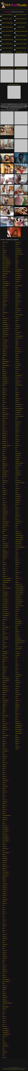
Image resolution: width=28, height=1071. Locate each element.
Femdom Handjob (18, 336)
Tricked (16, 672)
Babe (3, 369)
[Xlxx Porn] (7, 211)
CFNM (3, 488)
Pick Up (3, 778)
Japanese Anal (18, 533)
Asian (3, 316)
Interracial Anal (18, 521)
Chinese (4, 515)
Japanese (17, 531)
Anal (3, 279)
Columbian (4, 554)
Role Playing (4, 858)
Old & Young (4, 723)
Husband (17, 504)
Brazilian (4, 459)
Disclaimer (5, 1069)
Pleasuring (4, 792)
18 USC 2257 (9, 1069)
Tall (3, 1014)
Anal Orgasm (4, 297)
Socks (3, 942)
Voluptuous (17, 700)
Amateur (4, 256)
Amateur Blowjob (5, 259)
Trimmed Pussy (18, 674)
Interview (17, 523)
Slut (3, 932)
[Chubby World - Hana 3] (7, 20)
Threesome (4, 1044)
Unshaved (17, 686)
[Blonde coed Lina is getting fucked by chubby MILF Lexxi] (21, 41)
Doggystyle (4, 646)
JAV (16, 527)
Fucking (16, 383)
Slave (3, 926)
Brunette (4, 463)
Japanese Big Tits (18, 535)
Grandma (17, 439)
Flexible (16, 361)
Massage (17, 635)
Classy (3, 531)
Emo (16, 283)
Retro (3, 850)
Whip (16, 715)
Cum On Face (5, 607)
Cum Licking (4, 603)
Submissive (4, 997)
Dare (3, 631)
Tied (3, 1047)
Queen (3, 842)
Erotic (16, 287)
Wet (16, 711)
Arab (3, 310)
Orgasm (3, 737)
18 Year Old (4, 242)
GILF (16, 390)
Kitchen (16, 560)
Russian (4, 870)
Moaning (4, 670)
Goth (16, 437)
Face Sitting (17, 310)
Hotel (16, 490)
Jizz (16, 551)
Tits (16, 659)
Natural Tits (4, 702)
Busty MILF (4, 474)
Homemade (17, 480)
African (3, 254)
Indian (16, 510)
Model (3, 672)
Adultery (4, 252)
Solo (3, 948)
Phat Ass (4, 776)
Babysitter (4, 371)
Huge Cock (17, 498)
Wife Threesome (18, 733)
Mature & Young (18, 646)
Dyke (16, 265)
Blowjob (3, 443)
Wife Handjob (17, 727)
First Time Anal (18, 351)
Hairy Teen (17, 457)
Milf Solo (4, 661)
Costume (4, 564)
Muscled (4, 694)
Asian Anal (4, 320)
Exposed (17, 302)
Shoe (3, 905)
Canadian (4, 494)
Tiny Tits (16, 651)
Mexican (4, 659)
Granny (16, 443)
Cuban (3, 584)
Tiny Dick (4, 1057)
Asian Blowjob (5, 324)
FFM (16, 306)
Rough (3, 864)
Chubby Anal (4, 523)
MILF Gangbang (18, 621)
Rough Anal (4, 866)
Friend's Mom (17, 381)
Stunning (4, 995)
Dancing (4, 629)
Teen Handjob (5, 1032)
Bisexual (4, 424)
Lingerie (16, 607)
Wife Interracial (18, 731)
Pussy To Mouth (5, 840)
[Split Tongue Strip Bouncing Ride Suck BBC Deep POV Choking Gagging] (7, 41)
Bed (3, 400)
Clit (3, 533)
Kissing (16, 558)
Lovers (16, 611)
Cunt (3, 621)
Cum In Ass (4, 597)
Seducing (4, 887)
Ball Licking (4, 381)
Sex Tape (4, 895)
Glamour (17, 426)
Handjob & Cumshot (19, 463)
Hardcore (17, 467)
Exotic (16, 299)
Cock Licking (4, 543)
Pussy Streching (5, 838)
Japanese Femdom (18, 537)
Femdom (17, 334)
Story (3, 973)
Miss (3, 665)
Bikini (3, 420)
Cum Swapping (5, 615)
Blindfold (4, 437)
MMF (16, 627)
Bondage (4, 447)
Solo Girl (4, 950)
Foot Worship (17, 365)
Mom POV (4, 682)
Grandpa (17, 441)
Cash (3, 500)
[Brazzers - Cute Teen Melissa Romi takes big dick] (7, 59)
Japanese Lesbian (18, 539)
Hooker (16, 484)
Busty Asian (4, 472)
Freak (16, 371)
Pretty (3, 807)
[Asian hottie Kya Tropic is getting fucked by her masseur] (14, 92)
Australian (4, 353)
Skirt (3, 922)
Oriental (3, 741)
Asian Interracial (5, 328)
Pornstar (4, 799)
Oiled (3, 721)
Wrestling (17, 743)
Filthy (16, 345)
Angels (3, 302)
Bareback (4, 388)
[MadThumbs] (14, 5)
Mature (16, 644)
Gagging (17, 394)
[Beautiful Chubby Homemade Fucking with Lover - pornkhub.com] (21, 28)
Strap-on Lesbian (5, 981)
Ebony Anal (17, 271)
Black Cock (4, 431)
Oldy (3, 731)
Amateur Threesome (6, 271)
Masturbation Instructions (20, 640)
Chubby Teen (4, 525)
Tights (3, 1053)
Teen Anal (4, 1026)
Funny (16, 388)
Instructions (17, 515)
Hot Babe (17, 488)
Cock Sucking (5, 547)
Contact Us (22, 1069)
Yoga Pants (17, 747)
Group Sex (17, 445)
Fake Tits (17, 316)
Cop (3, 560)
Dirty (3, 640)
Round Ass (4, 868)
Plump (3, 795)
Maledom (17, 631)
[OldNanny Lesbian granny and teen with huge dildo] (21, 37)
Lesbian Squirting (18, 601)
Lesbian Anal (17, 584)
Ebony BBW (17, 273)
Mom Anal (4, 676)
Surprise (4, 999)
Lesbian (16, 582)
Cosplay (4, 562)
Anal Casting (4, 281)
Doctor (3, 644)
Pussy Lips (4, 833)
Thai (3, 1038)
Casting (3, 502)
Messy (3, 655)
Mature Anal (4, 651)
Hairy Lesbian (18, 453)
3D (3, 244)
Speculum (4, 958)
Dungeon (17, 261)
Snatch (3, 940)
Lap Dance (17, 572)
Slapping (4, 924)
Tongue (16, 665)
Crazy (3, 574)
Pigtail (3, 784)
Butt (3, 478)
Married (16, 633)
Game (16, 396)
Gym (16, 447)
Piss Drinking (4, 786)
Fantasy (16, 318)
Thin (3, 1040)
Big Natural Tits (5, 414)
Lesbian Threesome (19, 605)
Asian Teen (4, 336)
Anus (3, 308)
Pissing (3, 788)
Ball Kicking (4, 379)
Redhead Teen (5, 848)
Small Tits (4, 934)
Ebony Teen (17, 279)
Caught (3, 504)
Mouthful (4, 692)
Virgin (16, 696)
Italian (16, 525)
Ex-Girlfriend (17, 295)
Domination (17, 242)
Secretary (4, 885)
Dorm (16, 246)
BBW (3, 357)
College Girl (4, 551)
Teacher (3, 1020)
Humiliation (17, 500)
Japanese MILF (18, 541)
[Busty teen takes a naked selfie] (21, 45)
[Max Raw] (21, 211)
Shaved (3, 903)
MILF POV (17, 625)
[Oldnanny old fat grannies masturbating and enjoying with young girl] (21, 16)
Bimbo (3, 422)
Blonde (3, 439)
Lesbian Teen (17, 603)
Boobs (3, 449)
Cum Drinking (5, 594)
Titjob (16, 657)
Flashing (17, 359)
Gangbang (17, 398)
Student (3, 993)
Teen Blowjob (4, 1028)
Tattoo (3, 1018)
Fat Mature (17, 326)
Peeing (3, 764)
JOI (16, 529)
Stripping (4, 987)
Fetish (16, 340)
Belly (3, 404)
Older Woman (5, 729)
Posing (3, 803)
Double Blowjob (18, 250)
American (4, 277)
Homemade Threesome (19, 482)
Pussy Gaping (5, 829)
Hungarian (17, 502)
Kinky (16, 556)
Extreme (16, 304)
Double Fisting (18, 252)
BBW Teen (4, 363)
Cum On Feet (4, 609)
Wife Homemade (18, 729)
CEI (3, 486)
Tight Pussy (4, 1051)
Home (16, 478)
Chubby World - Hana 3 (7, 18)
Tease (3, 1022)
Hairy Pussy (17, 455)
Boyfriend (4, 457)
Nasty (3, 698)
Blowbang (4, 441)
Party (3, 760)
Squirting (4, 969)
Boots (3, 451)
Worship (16, 741)
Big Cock (4, 412)
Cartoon (3, 498)
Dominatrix (17, 244)
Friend (16, 379)
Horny (16, 486)
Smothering (4, 938)
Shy (3, 915)
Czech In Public (5, 627)
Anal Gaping (4, 295)
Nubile (3, 711)
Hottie (16, 492)
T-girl (3, 1010)
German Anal (17, 406)
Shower (3, 913)
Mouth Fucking (5, 690)
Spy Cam (4, 965)
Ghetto (16, 418)
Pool (3, 797)
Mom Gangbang (5, 678)
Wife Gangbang (18, 725)
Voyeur (16, 702)
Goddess (17, 431)
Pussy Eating (4, 827)
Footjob (16, 367)
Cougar (3, 568)
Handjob (17, 461)
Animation (4, 304)
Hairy (16, 451)
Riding (3, 854)
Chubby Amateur (5, 521)
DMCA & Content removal (16, 1069)
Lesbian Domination (19, 588)
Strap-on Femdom (5, 979)
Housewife (17, 494)
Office (3, 719)
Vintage (16, 692)
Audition (4, 351)
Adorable (4, 250)
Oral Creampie (5, 735)
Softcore (4, 946)
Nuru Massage (5, 715)
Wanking (17, 704)
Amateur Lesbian (5, 265)
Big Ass (3, 406)
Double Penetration (19, 254)
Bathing (3, 392)
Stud (3, 991)
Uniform (16, 684)
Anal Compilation (5, 283)
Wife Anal (17, 721)
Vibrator (16, 690)
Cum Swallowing (5, 613)
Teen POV (4, 1036)
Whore (16, 717)
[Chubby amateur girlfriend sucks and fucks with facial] (7, 28)
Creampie (4, 576)
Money (3, 684)
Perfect (3, 768)
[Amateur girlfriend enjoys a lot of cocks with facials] (7, 45)
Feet (16, 330)
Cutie (3, 623)
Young (16, 749)
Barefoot (4, 390)
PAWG (3, 745)
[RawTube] (14, 232)
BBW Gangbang (5, 361)
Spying (3, 967)
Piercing (4, 782)
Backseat (4, 375)
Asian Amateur (5, 318)
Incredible (17, 508)
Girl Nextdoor (17, 422)
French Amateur (18, 375)
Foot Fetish (17, 363)
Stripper (3, 985)
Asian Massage (5, 334)
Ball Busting (4, 377)
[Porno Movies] (21, 221)
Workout (16, 739)
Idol (16, 506)
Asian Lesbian (5, 330)
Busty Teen (4, 476)
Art (2, 314)
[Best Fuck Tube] (7, 168)
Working (16, 737)
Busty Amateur (5, 470)
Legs (16, 580)
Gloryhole (17, 429)
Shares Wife (4, 899)
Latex (16, 574)
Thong (3, 1042)
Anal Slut (4, 299)
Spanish (4, 954)
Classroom (4, 529)
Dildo (3, 635)
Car (3, 496)
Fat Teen (17, 328)
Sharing (3, 901)
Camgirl (3, 492)
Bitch (3, 426)
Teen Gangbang (5, 1030)
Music (3, 696)
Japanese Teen (18, 545)
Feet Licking (17, 332)
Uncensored (17, 682)
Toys (16, 670)
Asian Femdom (5, 326)
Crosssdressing (5, 582)
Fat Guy (16, 324)
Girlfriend (17, 424)
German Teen (17, 414)
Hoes (16, 476)
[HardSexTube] (7, 200)
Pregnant (4, 805)
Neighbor (4, 706)
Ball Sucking (4, 383)
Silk (3, 917)
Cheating (4, 510)
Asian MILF (4, 332)
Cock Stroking (5, 545)
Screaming (4, 883)
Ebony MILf (17, 277)
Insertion (17, 513)
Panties (3, 754)
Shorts (3, 909)
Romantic (4, 862)
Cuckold (4, 586)
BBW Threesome (5, 365)
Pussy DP (4, 825)
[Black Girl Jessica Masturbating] (7, 37)
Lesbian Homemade (19, 592)
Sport (3, 963)
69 (2, 248)
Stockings (4, 971)
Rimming (4, 856)
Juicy (16, 554)
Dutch (16, 263)
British (3, 461)
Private (3, 811)
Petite (3, 774)
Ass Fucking (4, 340)
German (16, 402)
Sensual (4, 891)
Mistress (4, 668)
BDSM (3, 367)
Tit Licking (17, 655)
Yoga (16, 745)
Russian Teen (5, 876)
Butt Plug (4, 482)
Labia (16, 566)
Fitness (16, 357)
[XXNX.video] (7, 179)
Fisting (16, 355)
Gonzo (16, 433)
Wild (16, 735)
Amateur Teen (5, 269)
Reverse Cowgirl (5, 852)
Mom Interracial (5, 680)
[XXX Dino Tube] (7, 190)
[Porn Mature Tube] (21, 168)
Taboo (3, 1012)
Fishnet (16, 353)
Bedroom (4, 402)
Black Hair (4, 435)
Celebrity (4, 506)
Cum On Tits (4, 611)
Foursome (17, 369)
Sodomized (4, 944)
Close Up (4, 537)
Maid (16, 629)
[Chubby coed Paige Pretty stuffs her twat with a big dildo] (21, 20)
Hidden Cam (17, 470)
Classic (3, 527)
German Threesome (19, 416)
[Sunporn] (7, 130)
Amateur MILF (5, 267)
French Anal (17, 377)
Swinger (4, 1008)
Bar (3, 386)
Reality (3, 844)
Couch (3, 566)
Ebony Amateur (18, 269)
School (3, 881)
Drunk (16, 259)
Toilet (16, 663)
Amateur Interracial (5, 263)
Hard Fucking (17, 465)
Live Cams (17, 609)
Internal (16, 517)
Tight (3, 1049)
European (17, 293)
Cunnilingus (4, 619)
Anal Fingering (5, 291)
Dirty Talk (4, 642)
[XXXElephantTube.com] (21, 190)
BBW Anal (4, 359)
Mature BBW (4, 653)
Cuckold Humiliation (6, 588)
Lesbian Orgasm (18, 599)
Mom (3, 674)
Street (3, 983)
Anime (3, 306)
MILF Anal (17, 619)
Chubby (3, 519)
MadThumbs (7, 11)
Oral (3, 733)
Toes (16, 661)
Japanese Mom (18, 543)
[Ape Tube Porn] (21, 179)
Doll (3, 648)
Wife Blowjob (17, 723)
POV (3, 747)
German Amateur (18, 404)
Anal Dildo (4, 289)
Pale (3, 752)
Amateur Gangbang (6, 261)
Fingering (17, 347)
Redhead (4, 846)
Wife (16, 719)
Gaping (16, 400)
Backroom (4, 373)
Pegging (4, 766)
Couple (3, 570)
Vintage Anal (17, 694)
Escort (16, 289)
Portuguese (4, 801)
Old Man (4, 725)
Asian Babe (4, 322)
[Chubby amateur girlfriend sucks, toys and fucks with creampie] (7, 49)
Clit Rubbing (4, 535)
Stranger (4, 975)
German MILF (17, 410)
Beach (3, 396)
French (16, 373)
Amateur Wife (4, 273)
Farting (16, 320)
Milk (3, 663)
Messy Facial (4, 657)
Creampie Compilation (6, 578)
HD (16, 449)
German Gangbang (18, 408)
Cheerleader (4, 513)
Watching (17, 706)
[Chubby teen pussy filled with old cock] (7, 76)
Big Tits (3, 416)
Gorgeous (17, 435)
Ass (3, 338)
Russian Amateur (5, 872)
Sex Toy (3, 897)
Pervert (3, 772)
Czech (3, 625)
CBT (3, 484)
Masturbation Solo (18, 642)
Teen (3, 1024)
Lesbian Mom (17, 597)
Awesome (4, 355)
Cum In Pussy (5, 601)
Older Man (4, 727)
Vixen (16, 698)
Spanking (4, 956)
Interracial (17, 519)
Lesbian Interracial (18, 594)
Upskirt (16, 688)
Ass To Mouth (4, 345)
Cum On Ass (4, 605)
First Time (17, 349)
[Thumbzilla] (21, 118)
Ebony (16, 267)
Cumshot (4, 617)
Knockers (17, 562)
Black (3, 429)
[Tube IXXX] (7, 158)
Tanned (3, 1016)
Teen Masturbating (5, 1034)
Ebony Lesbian (18, 275)
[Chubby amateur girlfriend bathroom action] (21, 24)
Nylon (3, 717)
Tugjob (16, 678)
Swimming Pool (5, 1006)
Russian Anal (4, 874)
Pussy (3, 823)
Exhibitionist (17, 297)
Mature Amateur (18, 648)
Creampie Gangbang (6, 580)
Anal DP (4, 287)
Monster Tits (4, 688)
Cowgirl (3, 572)
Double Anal (17, 248)
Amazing (4, 275)
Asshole (3, 349)
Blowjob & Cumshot (6, 445)
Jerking (16, 549)
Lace (16, 568)
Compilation (4, 556)
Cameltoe (4, 490)
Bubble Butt (4, 465)
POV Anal (4, 749)
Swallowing (4, 1001)
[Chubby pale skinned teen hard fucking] (21, 49)
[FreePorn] (21, 131)
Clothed (3, 539)
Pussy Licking (5, 831)
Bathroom (4, 394)
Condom (4, 558)
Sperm (3, 960)
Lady (16, 570)
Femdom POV (18, 338)
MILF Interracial (18, 623)
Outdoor (3, 743)
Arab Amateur (4, 312)
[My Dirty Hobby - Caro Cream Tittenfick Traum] (21, 59)
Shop (3, 907)
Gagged (16, 392)
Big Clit (3, 410)
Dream (16, 256)
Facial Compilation (18, 314)
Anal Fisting (4, 293)
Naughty (4, 704)
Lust (16, 615)
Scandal (4, 879)
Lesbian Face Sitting (19, 590)
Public (3, 813)
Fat (16, 322)
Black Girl (4, 433)
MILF (16, 617)
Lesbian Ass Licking (19, 586)
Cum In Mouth (5, 599)
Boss (3, 455)
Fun (16, 386)
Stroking (4, 989)
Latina (16, 576)
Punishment (4, 819)
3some (3, 246)
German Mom (17, 412)
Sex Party (4, 893)
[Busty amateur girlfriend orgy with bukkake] (21, 33)
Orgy (3, 739)
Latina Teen (17, 578)
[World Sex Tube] (21, 158)
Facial (16, 312)
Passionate (4, 762)
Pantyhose (4, 756)
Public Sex (4, 817)
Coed (3, 549)
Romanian (4, 860)
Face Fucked (17, 308)
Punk (3, 821)
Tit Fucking (17, 653)
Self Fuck (4, 889)
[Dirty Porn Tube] (21, 145)
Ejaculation (17, 281)
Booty (3, 453)
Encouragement (18, 285)
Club (3, 541)
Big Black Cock (5, 408)
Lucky (16, 613)
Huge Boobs (17, 496)
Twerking (17, 680)
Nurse (3, 713)
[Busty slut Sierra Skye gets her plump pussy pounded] (7, 16)
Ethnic (16, 291)
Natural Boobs (5, 700)
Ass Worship (4, 347)
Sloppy (3, 930)
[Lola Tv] (7, 118)
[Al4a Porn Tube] (7, 144)
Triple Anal (17, 676)
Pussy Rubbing (5, 836)
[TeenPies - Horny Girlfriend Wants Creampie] (7, 33)
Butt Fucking (4, 480)
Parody (3, 758)
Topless (16, 668)
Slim (3, 928)
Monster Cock (5, 686)
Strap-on (4, 977)
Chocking (4, 517)
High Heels (17, 472)
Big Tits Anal (4, 418)
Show (3, 911)
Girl (16, 420)
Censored (4, 508)
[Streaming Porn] (7, 221)
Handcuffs (17, 459)
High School (17, 474)
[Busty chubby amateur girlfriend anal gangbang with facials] (21, 76)
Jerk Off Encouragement (19, 547)
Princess (4, 809)
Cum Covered (5, 592)
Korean (16, 564)
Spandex (4, 952)
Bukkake (4, 467)
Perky (3, 770)
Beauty (3, 398)
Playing (3, 790)
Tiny (3, 1055)
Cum (3, 590)
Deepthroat (4, 633)
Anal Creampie (5, 285)
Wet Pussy (17, 713)
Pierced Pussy (5, 780)
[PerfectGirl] (21, 200)
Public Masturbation (6, 815)
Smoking (4, 936)
